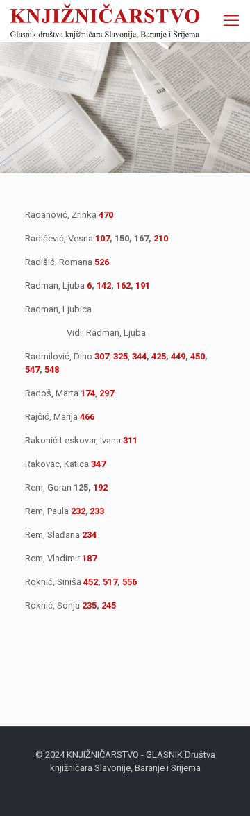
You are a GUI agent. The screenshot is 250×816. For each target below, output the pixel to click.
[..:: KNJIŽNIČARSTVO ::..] (104, 20)
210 (160, 238)
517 (110, 582)
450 (197, 356)
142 (104, 285)
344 (139, 356)
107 (102, 238)
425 (158, 356)
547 (32, 369)
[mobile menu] (231, 21)
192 (100, 487)
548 (51, 369)
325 (120, 356)
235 (89, 605)
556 (129, 582)
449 (178, 356)
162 (123, 285)
